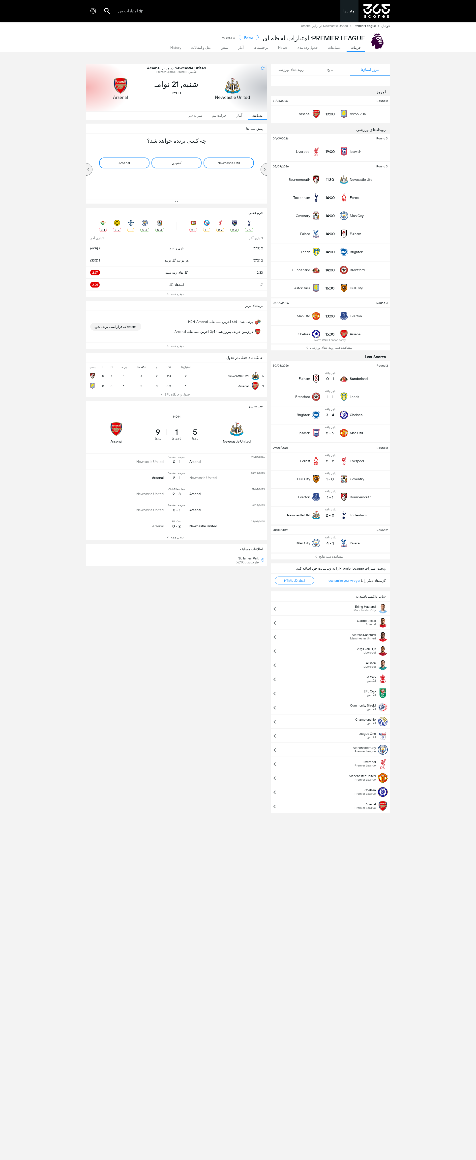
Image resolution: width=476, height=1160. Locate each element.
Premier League (365, 26)
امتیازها (349, 11)
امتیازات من (128, 11)
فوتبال (385, 26)
